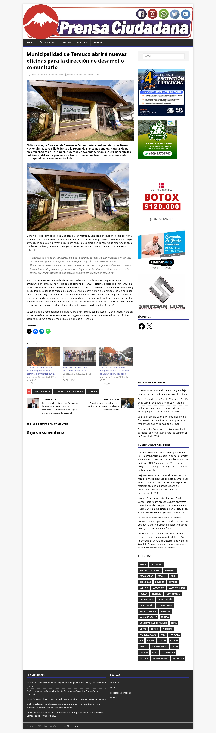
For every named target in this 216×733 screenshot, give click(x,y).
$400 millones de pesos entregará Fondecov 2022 (76, 369)
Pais (163, 635)
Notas (142, 629)
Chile (173, 576)
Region (174, 640)
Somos (113, 697)
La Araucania (146, 599)
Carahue (162, 576)
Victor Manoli (160, 658)
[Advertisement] (163, 357)
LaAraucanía (146, 605)
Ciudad (66, 42)
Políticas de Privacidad (120, 692)
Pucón (162, 640)
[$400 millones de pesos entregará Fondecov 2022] (79, 356)
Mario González (148, 617)
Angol (142, 564)
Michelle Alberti (74, 74)
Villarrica (178, 658)
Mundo (165, 617)
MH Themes (72, 726)
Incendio (156, 593)
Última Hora (47, 42)
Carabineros (146, 576)
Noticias (167, 629)
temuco (93, 391)
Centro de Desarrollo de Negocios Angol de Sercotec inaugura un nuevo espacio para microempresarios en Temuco (163, 544)
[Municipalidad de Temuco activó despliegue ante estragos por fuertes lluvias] (43, 356)
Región (98, 42)
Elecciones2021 (177, 587)
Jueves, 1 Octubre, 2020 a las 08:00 (47, 74)
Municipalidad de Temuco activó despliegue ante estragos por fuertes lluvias (41, 370)
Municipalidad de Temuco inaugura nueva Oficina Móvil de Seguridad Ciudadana (115, 370)
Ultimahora (168, 652)
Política (82, 42)
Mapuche (165, 611)
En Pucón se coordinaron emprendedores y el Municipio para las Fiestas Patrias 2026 (66, 699)
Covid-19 (159, 582)
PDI (141, 640)
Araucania (156, 564)
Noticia (154, 629)
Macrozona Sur (147, 611)
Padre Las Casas (147, 635)
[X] (149, 326)
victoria (143, 658)
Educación (158, 587)
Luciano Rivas (164, 605)
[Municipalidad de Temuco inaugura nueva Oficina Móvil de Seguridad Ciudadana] (116, 356)
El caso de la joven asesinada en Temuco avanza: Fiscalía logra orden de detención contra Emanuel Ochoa (163, 521)
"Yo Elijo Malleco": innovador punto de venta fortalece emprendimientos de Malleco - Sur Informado (161, 537)
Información (173, 593)
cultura (143, 587)
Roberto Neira (159, 646)
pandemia (174, 635)
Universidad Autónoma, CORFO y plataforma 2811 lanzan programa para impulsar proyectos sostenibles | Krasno (163, 456)
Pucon (150, 640)
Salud (174, 646)
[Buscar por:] (163, 56)
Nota (174, 623)
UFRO (154, 652)
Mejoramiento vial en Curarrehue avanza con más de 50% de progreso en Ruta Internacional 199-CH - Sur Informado (163, 479)
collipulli (145, 582)
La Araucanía (165, 599)
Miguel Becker (42, 391)
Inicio (29, 42)
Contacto (114, 682)
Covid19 (173, 582)
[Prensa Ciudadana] (108, 37)
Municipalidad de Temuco (69, 391)
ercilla (143, 593)
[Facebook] (141, 326)
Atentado (170, 570)
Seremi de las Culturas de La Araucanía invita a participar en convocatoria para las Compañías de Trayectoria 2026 (163, 433)
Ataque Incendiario (149, 570)
